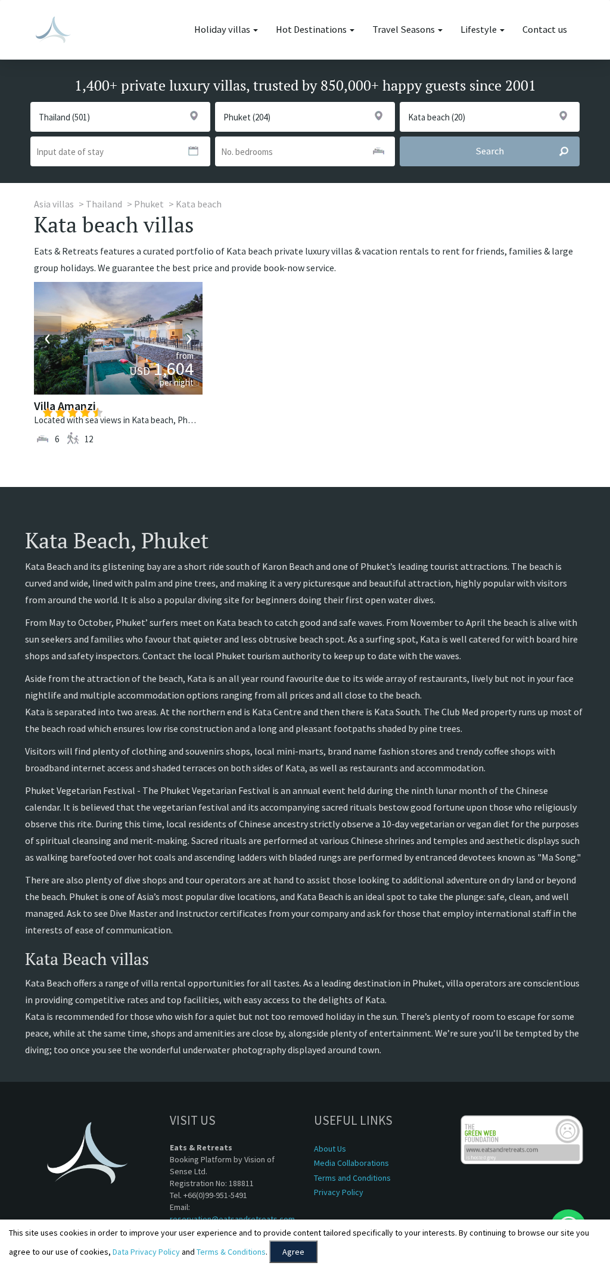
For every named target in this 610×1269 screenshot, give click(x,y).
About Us (330, 1148)
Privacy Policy (338, 1192)
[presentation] (47, 338)
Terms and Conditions (352, 1177)
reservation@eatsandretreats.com (232, 1219)
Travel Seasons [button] (404, 29)
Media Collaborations (351, 1163)
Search (489, 151)
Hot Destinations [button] (312, 29)
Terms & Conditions (231, 1251)
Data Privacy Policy (146, 1251)
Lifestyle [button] (479, 29)
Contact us (544, 29)
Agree (293, 1251)
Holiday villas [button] (223, 29)
